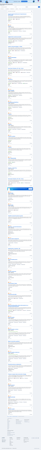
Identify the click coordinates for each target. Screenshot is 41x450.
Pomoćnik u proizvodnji (12, 294)
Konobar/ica (10, 79)
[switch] (31, 11)
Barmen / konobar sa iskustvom (13, 352)
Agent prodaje (10, 193)
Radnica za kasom (11, 385)
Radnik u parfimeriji (11, 397)
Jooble (38, 448)
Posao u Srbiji (11, 445)
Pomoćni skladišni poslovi (12, 259)
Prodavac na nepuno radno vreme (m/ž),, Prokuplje (17, 374)
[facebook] (32, 438)
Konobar (9, 26)
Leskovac (8, 425)
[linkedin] (36, 438)
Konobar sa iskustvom (12, 271)
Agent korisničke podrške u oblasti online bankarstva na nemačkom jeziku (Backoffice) (18, 306)
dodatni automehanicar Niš (18, 423)
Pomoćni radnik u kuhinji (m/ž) (13, 238)
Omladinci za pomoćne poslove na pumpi (15, 215)
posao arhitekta (9, 433)
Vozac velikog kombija (12, 158)
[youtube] (38, 438)
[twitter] (35, 438)
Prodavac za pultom (11, 136)
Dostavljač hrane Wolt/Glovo (13, 102)
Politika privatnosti (14, 448)
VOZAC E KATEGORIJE (12, 57)
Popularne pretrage (9, 418)
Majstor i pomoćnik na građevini (14, 341)
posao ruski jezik (9, 431)
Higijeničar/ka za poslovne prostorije (14, 36)
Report (31, 43)
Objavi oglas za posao (24, 1)
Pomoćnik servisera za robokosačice (14, 364)
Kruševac (8, 427)
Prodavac (10, 114)
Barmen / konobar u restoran (13, 329)
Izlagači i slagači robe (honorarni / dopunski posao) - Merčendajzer (17, 15)
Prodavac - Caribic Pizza (12, 168)
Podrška (10, 444)
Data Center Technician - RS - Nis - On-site (15, 68)
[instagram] (33, 438)
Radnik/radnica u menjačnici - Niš (14, 248)
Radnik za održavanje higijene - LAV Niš (15, 46)
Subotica (8, 424)
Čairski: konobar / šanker (12, 283)
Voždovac (8, 423)
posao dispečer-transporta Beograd (11, 432)
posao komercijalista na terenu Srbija (11, 434)
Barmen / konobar (11, 317)
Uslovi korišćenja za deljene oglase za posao (7, 448)
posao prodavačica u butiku (10, 435)
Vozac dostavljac (11, 90)
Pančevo (8, 426)
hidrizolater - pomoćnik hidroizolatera (15, 226)
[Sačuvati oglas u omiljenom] (31, 14)
